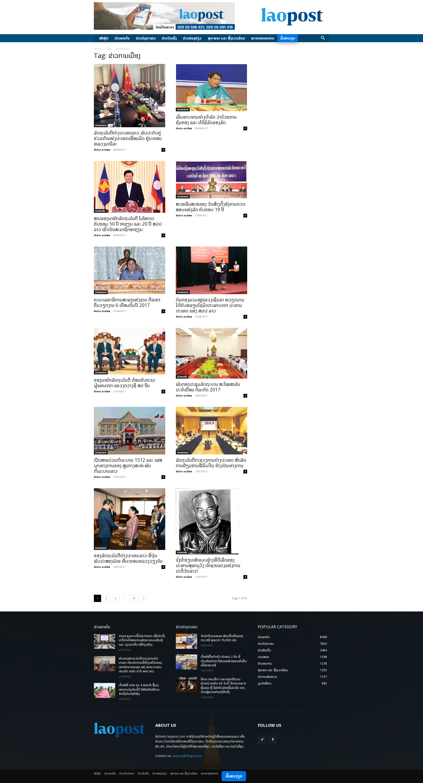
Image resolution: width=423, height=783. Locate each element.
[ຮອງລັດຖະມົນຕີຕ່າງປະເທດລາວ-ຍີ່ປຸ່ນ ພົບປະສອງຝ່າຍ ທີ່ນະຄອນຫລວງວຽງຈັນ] (129, 519)
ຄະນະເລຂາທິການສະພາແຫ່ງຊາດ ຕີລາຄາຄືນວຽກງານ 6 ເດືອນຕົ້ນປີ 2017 (127, 302)
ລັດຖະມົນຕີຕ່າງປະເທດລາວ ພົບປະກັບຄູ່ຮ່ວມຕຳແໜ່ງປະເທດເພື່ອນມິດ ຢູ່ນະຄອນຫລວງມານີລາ (128, 138)
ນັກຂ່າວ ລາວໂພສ (102, 149)
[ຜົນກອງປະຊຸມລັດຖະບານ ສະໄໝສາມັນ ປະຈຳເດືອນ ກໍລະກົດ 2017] (211, 353)
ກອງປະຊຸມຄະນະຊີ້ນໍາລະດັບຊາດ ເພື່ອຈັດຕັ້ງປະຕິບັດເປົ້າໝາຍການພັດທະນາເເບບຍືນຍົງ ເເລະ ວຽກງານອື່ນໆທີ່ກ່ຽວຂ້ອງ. (142, 640)
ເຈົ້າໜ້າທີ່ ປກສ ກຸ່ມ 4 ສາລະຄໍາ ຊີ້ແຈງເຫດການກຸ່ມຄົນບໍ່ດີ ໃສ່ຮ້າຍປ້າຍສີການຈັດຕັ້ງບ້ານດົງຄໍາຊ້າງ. (139, 689)
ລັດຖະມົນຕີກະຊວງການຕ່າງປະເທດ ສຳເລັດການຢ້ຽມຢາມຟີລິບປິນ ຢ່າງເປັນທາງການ (211, 463)
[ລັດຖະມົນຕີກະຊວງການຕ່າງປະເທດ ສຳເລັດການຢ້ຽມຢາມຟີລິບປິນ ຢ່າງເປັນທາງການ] (211, 430)
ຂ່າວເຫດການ (100, 125)
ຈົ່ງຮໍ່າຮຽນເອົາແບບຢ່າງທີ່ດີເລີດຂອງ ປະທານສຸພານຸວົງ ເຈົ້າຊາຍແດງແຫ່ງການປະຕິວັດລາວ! (208, 565)
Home (98, 49)
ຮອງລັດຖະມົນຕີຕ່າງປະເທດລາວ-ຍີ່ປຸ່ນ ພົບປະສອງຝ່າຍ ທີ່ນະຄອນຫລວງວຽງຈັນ (128, 558)
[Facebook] (273, 739)
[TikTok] (262, 739)
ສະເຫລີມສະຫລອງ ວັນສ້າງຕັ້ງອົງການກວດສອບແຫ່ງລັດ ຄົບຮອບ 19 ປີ (210, 207)
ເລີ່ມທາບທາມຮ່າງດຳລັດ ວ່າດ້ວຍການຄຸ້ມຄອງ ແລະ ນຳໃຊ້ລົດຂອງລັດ (206, 119)
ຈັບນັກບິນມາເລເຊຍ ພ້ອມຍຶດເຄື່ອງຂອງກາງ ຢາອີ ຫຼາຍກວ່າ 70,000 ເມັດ (222, 638)
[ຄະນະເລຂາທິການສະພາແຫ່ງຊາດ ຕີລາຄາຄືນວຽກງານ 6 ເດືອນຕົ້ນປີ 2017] (129, 270)
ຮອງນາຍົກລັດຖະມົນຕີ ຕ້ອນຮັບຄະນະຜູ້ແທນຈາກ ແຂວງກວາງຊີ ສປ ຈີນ (125, 383)
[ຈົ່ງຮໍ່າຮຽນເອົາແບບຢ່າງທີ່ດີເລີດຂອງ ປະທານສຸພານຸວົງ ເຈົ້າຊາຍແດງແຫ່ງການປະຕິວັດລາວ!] (211, 521)
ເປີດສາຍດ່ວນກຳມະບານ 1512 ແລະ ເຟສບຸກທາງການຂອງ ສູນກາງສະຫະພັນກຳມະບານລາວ (128, 465)
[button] (323, 38)
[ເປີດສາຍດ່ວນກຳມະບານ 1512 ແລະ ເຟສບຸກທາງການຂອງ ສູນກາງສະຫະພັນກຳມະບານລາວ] (129, 430)
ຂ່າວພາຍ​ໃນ (100, 210)
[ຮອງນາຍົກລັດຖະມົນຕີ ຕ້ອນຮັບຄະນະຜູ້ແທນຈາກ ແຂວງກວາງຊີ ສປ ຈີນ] (129, 351)
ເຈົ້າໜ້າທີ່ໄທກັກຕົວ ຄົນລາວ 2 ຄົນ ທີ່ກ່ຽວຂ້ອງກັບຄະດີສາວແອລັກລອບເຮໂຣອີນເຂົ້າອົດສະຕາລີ (224, 660)
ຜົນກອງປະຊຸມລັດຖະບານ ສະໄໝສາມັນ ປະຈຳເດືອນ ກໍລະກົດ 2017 (208, 387)
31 (134, 598)
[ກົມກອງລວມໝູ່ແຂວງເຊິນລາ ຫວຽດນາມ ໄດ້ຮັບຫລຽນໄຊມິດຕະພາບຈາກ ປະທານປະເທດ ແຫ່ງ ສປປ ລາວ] (211, 270)
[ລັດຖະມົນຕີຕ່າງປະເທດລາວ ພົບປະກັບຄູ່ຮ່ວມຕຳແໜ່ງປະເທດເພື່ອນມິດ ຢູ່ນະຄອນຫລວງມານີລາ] (129, 95)
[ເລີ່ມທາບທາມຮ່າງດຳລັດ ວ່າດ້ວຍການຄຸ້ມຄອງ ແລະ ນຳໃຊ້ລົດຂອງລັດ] (211, 87)
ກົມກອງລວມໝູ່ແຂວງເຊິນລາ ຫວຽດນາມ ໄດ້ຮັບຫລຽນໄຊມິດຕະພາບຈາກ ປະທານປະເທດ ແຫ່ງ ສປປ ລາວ (210, 305)
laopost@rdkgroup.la (187, 756)
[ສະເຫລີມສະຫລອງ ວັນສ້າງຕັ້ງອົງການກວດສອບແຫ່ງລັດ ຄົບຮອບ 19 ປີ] (211, 180)
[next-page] (144, 598)
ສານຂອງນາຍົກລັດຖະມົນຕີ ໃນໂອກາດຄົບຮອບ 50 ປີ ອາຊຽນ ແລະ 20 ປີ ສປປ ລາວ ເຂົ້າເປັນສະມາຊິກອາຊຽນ (128, 223)
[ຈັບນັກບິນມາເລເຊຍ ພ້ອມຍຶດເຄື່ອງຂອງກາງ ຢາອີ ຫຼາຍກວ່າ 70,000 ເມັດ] (186, 641)
